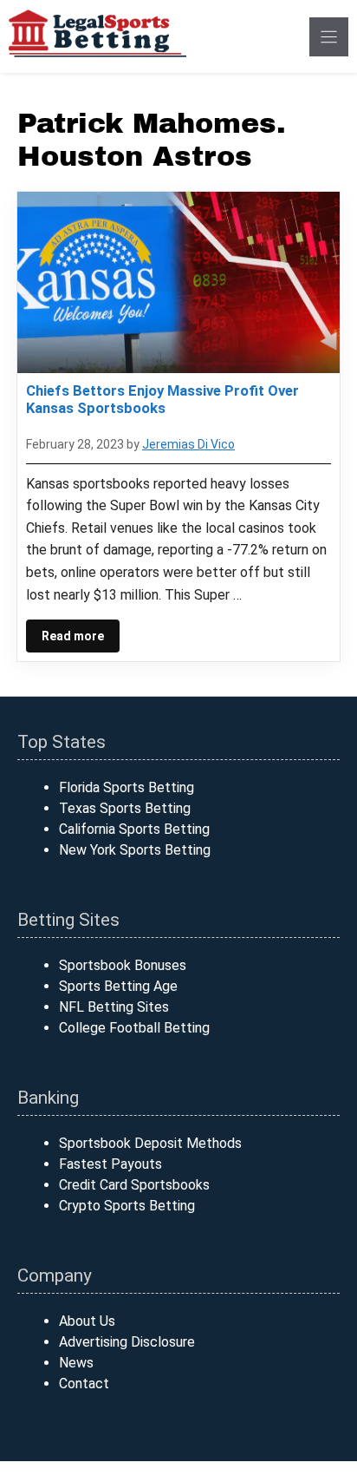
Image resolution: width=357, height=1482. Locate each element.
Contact (84, 1383)
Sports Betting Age (118, 986)
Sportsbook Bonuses (122, 965)
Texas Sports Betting (125, 808)
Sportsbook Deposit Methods (150, 1143)
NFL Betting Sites (114, 1007)
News (76, 1362)
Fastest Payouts (110, 1164)
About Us (87, 1321)
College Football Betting (134, 1028)
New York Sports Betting (135, 850)
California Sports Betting (134, 829)
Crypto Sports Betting (127, 1205)
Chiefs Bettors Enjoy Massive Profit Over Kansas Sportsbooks (162, 399)
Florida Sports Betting (126, 787)
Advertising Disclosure (127, 1342)
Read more (73, 636)
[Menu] (328, 36)
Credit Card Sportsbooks (134, 1185)
